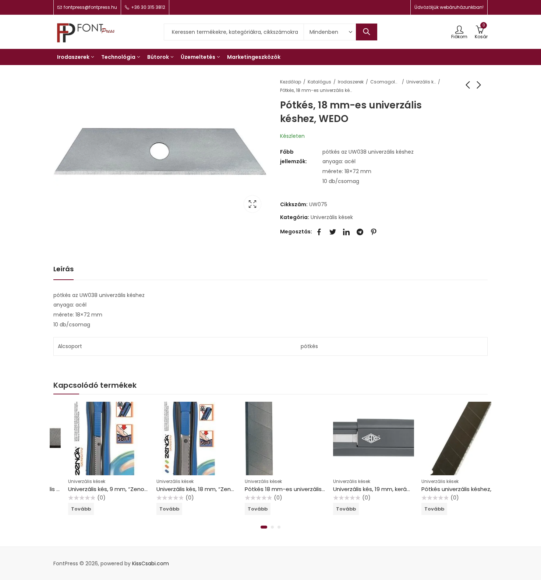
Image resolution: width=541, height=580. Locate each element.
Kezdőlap (290, 82)
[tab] (63, 269)
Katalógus (319, 82)
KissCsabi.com (150, 563)
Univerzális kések (421, 82)
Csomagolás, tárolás (385, 82)
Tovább (66, 508)
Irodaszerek (351, 82)
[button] (264, 527)
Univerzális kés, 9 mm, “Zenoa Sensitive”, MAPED (117, 489)
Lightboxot (252, 204)
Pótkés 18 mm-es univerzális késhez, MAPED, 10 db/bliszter (308, 489)
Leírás (63, 268)
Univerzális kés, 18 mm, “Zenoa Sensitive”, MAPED (207, 489)
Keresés (366, 32)
